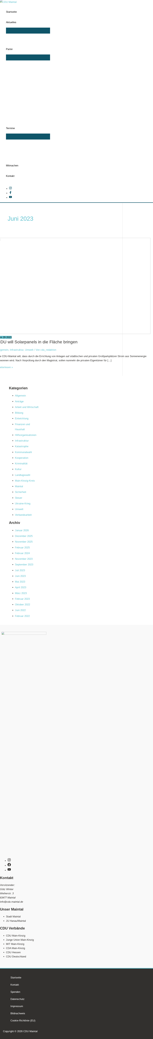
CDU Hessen (13, 952)
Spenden (15, 992)
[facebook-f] (11, 193)
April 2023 (20, 587)
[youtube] (10, 197)
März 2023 (21, 593)
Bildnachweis (17, 1013)
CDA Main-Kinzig (15, 948)
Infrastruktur (16, 349)
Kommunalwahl (23, 452)
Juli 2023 (20, 570)
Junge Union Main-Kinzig (20, 939)
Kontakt (14, 984)
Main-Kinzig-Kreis (25, 480)
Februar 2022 (22, 616)
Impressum (16, 1006)
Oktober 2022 (22, 604)
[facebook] (10, 865)
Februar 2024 (22, 553)
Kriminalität (21, 463)
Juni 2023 (20, 576)
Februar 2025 (22, 547)
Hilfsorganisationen (25, 435)
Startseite (15, 977)
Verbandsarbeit (23, 514)
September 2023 (24, 564)
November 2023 (24, 558)
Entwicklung (21, 418)
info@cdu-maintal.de (11, 901)
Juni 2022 (20, 610)
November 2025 (24, 541)
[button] (17, 22)
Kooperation (21, 457)
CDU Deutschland (16, 956)
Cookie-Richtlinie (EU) (22, 1020)
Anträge (19, 401)
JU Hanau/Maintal (16, 920)
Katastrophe (21, 446)
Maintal (19, 486)
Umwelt (29, 349)
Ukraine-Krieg (22, 503)
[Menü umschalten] (28, 31)
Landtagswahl (22, 475)
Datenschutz (17, 999)
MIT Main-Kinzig (15, 944)
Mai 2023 (20, 581)
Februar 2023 (22, 598)
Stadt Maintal (13, 916)
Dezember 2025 (24, 536)
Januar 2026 (22, 530)
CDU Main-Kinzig (15, 935)
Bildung (19, 412)
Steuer (18, 497)
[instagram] (11, 188)
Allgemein (20, 395)
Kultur (18, 469)
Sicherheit (20, 492)
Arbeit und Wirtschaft (27, 407)
